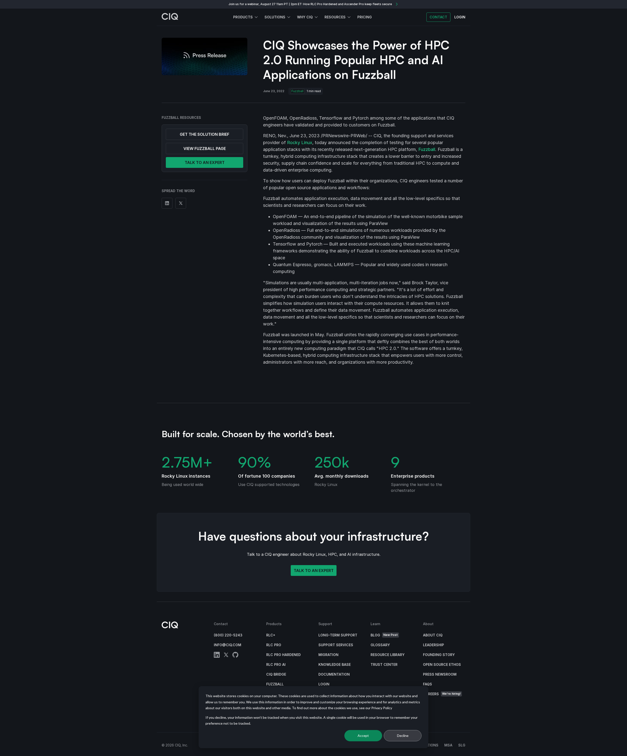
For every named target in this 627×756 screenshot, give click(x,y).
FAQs (427, 684)
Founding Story (439, 655)
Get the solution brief (204, 134)
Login (323, 684)
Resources (335, 17)
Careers (442, 694)
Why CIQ (305, 17)
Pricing (364, 17)
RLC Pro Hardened (283, 655)
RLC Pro (273, 645)
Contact (438, 17)
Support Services (335, 645)
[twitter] (226, 655)
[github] (235, 655)
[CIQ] (170, 17)
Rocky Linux (299, 142)
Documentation (334, 674)
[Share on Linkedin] (167, 203)
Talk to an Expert (314, 570)
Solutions (275, 17)
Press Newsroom (440, 674)
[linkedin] (217, 655)
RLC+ (270, 635)
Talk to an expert (205, 162)
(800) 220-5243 (228, 635)
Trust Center (384, 664)
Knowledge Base (334, 664)
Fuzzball (297, 91)
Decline (403, 735)
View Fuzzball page (204, 148)
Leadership (433, 645)
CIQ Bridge (276, 674)
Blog (384, 635)
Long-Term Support (337, 635)
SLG (461, 745)
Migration (328, 655)
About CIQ (433, 635)
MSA (448, 745)
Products (243, 17)
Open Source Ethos (442, 664)
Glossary (380, 645)
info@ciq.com (227, 645)
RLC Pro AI (276, 664)
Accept (363, 735)
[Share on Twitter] (180, 203)
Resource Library (388, 655)
